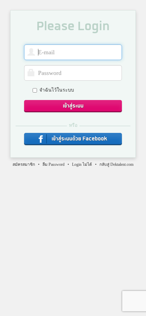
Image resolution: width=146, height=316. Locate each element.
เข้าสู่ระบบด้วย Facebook (78, 138)
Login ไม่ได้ (82, 164)
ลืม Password (53, 164)
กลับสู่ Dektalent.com (116, 164)
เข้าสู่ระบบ (73, 106)
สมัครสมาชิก (24, 164)
